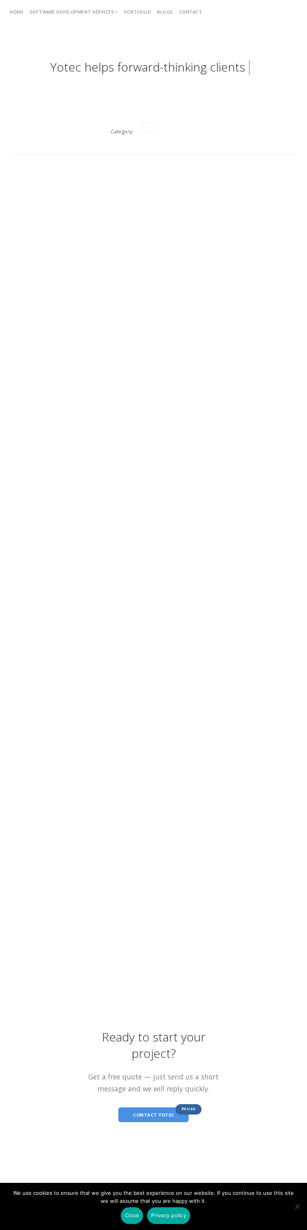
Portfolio (138, 12)
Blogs (165, 12)
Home (17, 12)
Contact (190, 12)
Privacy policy (168, 1215)
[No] (297, 1206)
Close (132, 1215)
